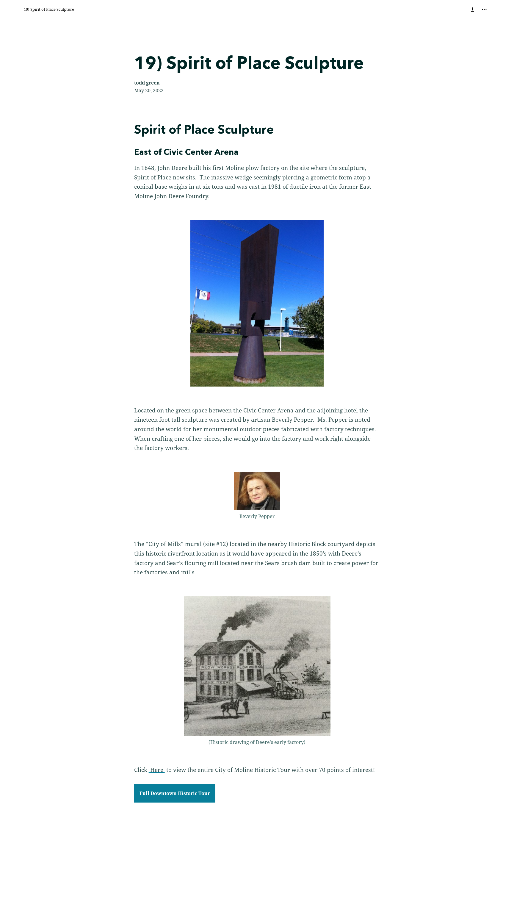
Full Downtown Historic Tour (175, 793)
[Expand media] (257, 303)
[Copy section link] (128, 130)
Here (157, 770)
